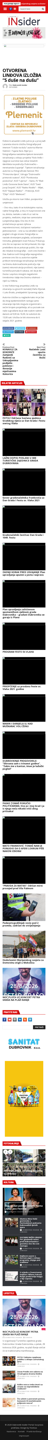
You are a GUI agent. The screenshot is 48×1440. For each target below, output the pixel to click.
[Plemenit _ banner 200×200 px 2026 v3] (24, 135)
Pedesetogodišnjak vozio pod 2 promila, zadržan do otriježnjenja (21, 924)
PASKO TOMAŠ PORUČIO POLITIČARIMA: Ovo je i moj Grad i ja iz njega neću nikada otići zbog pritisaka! (23, 807)
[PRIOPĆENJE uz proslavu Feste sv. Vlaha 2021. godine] (24, 670)
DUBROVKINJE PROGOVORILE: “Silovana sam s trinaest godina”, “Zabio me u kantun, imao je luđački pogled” (23, 764)
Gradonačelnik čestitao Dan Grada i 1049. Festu (23, 536)
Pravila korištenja (33, 1431)
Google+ (32, 328)
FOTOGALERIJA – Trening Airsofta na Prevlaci (23, 1172)
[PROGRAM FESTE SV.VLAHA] (24, 636)
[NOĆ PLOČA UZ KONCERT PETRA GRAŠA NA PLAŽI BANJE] (24, 981)
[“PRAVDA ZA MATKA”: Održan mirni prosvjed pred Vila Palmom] (24, 870)
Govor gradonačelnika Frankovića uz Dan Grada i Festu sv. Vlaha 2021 (23, 499)
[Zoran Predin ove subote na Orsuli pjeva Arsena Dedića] (9, 1375)
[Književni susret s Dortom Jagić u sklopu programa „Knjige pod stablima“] (11, 1259)
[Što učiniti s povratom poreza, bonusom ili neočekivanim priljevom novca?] (9, 1402)
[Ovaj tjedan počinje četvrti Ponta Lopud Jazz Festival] (24, 1201)
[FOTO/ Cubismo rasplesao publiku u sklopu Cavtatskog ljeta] (9, 1361)
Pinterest (32, 332)
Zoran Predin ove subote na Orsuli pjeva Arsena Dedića (30, 1372)
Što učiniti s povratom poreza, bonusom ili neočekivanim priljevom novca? (31, 1401)
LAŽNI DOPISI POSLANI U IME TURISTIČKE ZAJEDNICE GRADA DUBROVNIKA (20, 460)
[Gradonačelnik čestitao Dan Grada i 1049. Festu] (24, 519)
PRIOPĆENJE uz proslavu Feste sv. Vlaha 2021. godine (22, 688)
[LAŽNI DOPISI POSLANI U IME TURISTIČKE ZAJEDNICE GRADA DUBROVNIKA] (24, 442)
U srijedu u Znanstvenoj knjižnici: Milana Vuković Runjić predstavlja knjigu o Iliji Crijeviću (31, 1275)
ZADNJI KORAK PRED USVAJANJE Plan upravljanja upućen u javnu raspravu (24, 573)
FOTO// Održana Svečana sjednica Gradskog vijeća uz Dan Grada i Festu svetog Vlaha (24, 421)
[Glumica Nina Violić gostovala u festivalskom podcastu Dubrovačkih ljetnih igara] (11, 1222)
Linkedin (9, 332)
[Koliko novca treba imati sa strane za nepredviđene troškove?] (9, 1388)
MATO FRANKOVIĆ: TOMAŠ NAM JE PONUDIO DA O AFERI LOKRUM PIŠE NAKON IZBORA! (23, 848)
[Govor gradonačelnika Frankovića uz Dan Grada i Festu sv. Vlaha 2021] (24, 482)
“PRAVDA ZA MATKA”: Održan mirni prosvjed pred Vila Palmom (23, 887)
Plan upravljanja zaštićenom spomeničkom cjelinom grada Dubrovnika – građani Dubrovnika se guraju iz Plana (24, 613)
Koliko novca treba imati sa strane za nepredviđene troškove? (30, 1386)
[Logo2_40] (24, 1055)
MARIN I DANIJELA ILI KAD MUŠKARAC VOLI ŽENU (18, 725)
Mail (8, 335)
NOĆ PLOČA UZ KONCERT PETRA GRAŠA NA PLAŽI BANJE (21, 998)
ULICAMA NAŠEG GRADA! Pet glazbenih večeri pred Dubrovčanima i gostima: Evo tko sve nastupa (31, 1241)
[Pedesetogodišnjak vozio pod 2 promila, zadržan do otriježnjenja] (24, 907)
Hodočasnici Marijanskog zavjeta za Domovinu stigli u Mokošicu (23, 961)
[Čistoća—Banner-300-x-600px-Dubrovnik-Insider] (24, 1136)
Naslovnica (11, 1431)
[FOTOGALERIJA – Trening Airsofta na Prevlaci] (24, 1162)
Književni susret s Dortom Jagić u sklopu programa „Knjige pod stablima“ (30, 1259)
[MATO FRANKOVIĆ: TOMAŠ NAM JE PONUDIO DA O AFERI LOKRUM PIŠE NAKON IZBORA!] (24, 830)
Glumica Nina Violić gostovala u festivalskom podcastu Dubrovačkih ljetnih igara (30, 1223)
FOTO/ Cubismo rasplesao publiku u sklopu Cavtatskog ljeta (30, 1359)
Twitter (21, 328)
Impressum (24, 1435)
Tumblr (20, 332)
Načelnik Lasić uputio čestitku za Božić (37, 352)
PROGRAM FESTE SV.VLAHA (18, 651)
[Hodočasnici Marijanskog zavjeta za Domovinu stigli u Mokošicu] (24, 944)
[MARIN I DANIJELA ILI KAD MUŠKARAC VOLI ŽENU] (24, 708)
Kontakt (21, 1431)
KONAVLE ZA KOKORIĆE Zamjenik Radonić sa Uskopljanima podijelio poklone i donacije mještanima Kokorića (10, 360)
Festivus (33, 1427)
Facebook (9, 328)
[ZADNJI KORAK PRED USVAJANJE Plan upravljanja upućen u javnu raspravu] (24, 556)
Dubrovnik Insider (20, 85)
